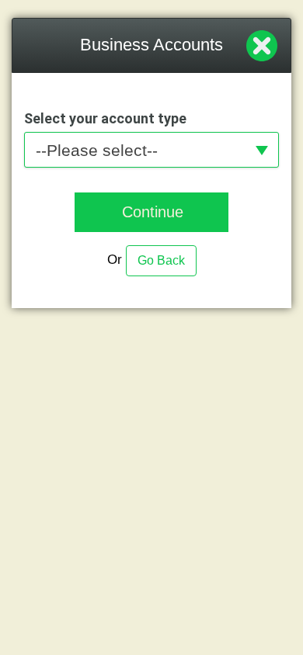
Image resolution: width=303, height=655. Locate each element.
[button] (152, 149)
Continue (152, 211)
